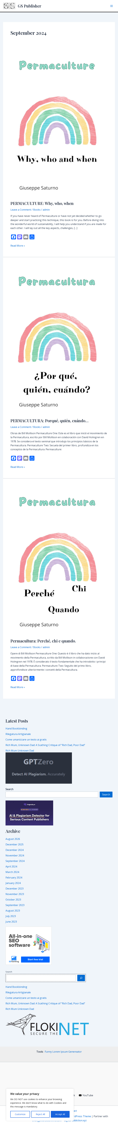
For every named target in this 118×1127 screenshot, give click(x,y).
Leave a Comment (20, 209)
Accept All (60, 1114)
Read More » (17, 246)
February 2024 (14, 877)
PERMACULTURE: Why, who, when (42, 203)
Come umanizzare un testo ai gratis (26, 739)
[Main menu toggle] (111, 6)
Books (37, 209)
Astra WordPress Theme (77, 1116)
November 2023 (15, 894)
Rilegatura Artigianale (18, 734)
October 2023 (13, 899)
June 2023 (11, 921)
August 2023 (13, 910)
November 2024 (15, 855)
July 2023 (11, 916)
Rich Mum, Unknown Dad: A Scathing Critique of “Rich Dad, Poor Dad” (45, 745)
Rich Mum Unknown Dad (20, 750)
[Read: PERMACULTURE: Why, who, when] (59, 124)
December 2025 (15, 844)
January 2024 (13, 883)
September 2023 (15, 905)
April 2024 (11, 866)
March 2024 (12, 872)
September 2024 (15, 861)
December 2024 (15, 850)
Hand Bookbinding (16, 728)
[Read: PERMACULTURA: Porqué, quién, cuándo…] (59, 339)
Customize (20, 1114)
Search (106, 794)
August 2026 (13, 839)
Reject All (40, 1114)
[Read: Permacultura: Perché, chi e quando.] (59, 560)
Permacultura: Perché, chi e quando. (43, 641)
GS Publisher (29, 6)
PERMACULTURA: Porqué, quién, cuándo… (49, 420)
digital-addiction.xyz (75, 1120)
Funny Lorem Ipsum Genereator (63, 1051)
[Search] (81, 978)
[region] (40, 1105)
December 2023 (15, 888)
